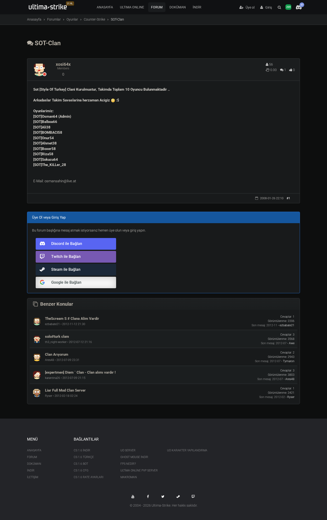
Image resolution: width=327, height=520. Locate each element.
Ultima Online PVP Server (139, 470)
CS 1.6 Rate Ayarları (88, 477)
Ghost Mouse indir (134, 457)
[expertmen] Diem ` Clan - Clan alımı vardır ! (80, 372)
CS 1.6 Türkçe (84, 457)
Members (63, 68)
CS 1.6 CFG (81, 470)
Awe (291, 343)
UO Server (127, 450)
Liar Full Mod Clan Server (65, 390)
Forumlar (54, 19)
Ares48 (289, 379)
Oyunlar (72, 19)
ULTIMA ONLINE (132, 7)
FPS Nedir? (128, 463)
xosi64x (63, 64)
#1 (288, 198)
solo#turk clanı (57, 336)
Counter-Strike (94, 19)
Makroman (128, 477)
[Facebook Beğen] (148, 496)
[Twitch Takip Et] (193, 496)
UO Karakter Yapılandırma (187, 450)
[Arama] (279, 7)
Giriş (267, 7)
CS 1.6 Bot (81, 463)
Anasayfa (34, 19)
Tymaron (288, 361)
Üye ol (248, 7)
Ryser (290, 397)
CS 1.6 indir (82, 450)
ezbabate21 (287, 325)
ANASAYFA (105, 7)
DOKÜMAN (177, 7)
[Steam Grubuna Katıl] (178, 496)
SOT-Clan (47, 43)
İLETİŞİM (32, 477)
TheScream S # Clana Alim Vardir (72, 318)
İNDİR (197, 7)
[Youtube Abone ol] (133, 496)
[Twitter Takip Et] (163, 496)
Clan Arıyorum (56, 354)
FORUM (157, 7)
